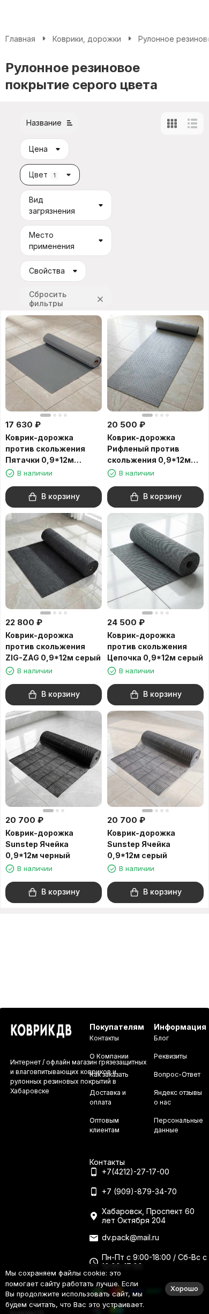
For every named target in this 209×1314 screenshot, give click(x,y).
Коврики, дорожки (87, 38)
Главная (20, 38)
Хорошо (184, 1288)
